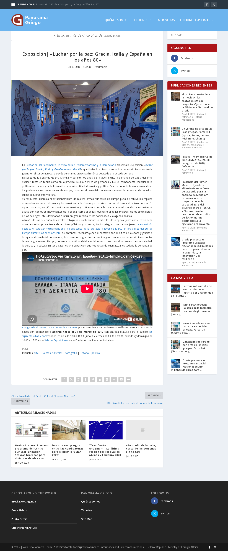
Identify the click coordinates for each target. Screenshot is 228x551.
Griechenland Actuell (24, 527)
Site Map (86, 519)
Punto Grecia (19, 519)
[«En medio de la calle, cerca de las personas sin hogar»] (143, 430)
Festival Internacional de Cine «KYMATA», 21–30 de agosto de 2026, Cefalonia (197, 161)
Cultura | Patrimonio (95, 66)
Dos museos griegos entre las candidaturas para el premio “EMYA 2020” (67, 450)
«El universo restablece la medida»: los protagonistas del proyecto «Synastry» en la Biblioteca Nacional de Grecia (197, 102)
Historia (84, 353)
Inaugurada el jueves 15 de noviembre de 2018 (49, 327)
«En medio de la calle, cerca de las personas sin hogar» (141, 448)
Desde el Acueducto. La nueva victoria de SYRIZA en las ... (69, 4)
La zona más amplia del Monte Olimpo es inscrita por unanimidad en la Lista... (192, 291)
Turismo (198, 147)
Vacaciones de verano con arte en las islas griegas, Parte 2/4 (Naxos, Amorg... (190, 346)
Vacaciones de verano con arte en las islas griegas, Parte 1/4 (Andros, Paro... (190, 328)
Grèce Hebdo (19, 510)
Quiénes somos (116, 20)
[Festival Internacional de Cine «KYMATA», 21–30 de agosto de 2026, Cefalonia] (175, 159)
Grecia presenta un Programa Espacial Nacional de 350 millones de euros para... (188, 365)
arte (36, 353)
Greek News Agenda (23, 501)
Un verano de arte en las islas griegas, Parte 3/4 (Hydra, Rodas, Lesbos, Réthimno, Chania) (197, 133)
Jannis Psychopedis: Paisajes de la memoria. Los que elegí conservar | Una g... (191, 309)
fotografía (71, 353)
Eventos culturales (52, 353)
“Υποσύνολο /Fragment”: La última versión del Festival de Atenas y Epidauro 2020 (105, 450)
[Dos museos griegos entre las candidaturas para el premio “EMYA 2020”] (69, 430)
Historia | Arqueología (193, 118)
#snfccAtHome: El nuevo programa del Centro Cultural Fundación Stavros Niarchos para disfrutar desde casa (31, 452)
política (96, 353)
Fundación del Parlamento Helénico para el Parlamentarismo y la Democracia (71, 165)
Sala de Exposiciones (56, 340)
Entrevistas (166, 20)
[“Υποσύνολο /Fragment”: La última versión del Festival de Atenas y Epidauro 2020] (106, 430)
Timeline (86, 510)
